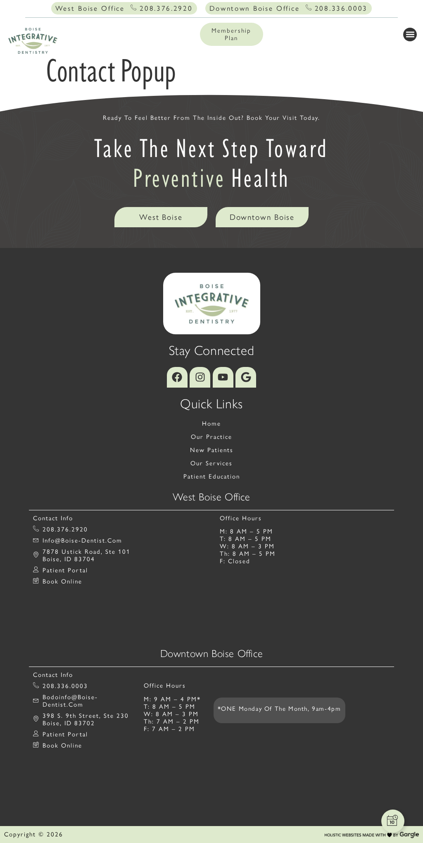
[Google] (245, 377)
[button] (410, 34)
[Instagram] (200, 377)
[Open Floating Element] (392, 821)
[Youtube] (223, 377)
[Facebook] (177, 377)
